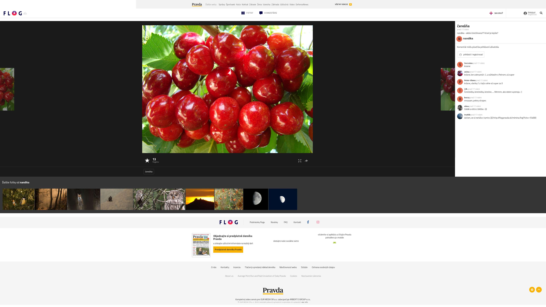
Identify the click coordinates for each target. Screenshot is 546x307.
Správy (222, 4)
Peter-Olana (469, 80)
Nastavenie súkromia (311, 275)
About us (229, 275)
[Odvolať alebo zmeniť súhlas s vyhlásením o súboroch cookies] (532, 290)
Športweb (230, 4)
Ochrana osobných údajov (323, 267)
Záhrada (275, 4)
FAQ (286, 222)
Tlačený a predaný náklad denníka (260, 267)
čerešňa (148, 171)
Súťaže (304, 267)
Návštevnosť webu (288, 267)
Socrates (468, 63)
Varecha (266, 4)
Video (292, 4)
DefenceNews (302, 4)
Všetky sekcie (341, 4)
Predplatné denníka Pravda (228, 249)
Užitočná (284, 4)
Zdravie (252, 4)
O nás (213, 267)
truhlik (467, 114)
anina (466, 71)
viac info (304, 302)
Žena (259, 4)
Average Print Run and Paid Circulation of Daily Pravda (262, 275)
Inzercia (236, 267)
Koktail (245, 4)
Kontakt (297, 222)
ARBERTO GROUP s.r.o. (300, 299)
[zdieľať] (306, 160)
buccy (467, 97)
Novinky (274, 222)
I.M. (466, 89)
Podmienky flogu (257, 222)
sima (466, 106)
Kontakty (225, 267)
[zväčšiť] (299, 160)
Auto (238, 4)
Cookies (293, 275)
